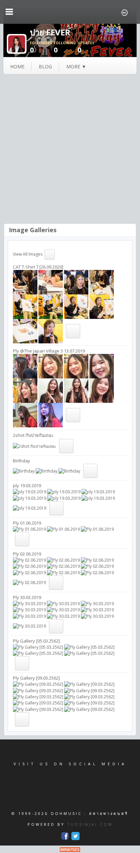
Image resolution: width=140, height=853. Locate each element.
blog (45, 66)
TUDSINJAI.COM (90, 824)
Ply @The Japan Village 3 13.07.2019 (49, 351)
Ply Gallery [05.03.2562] (36, 641)
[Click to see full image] (16, 43)
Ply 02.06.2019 (27, 554)
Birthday (21, 461)
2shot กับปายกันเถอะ (33, 435)
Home (17, 66)
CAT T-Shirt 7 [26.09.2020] (38, 267)
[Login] (124, 12)
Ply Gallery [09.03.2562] (36, 678)
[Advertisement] (70, 150)
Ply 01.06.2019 (27, 523)
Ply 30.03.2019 (27, 597)
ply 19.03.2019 (27, 485)
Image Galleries (32, 230)
